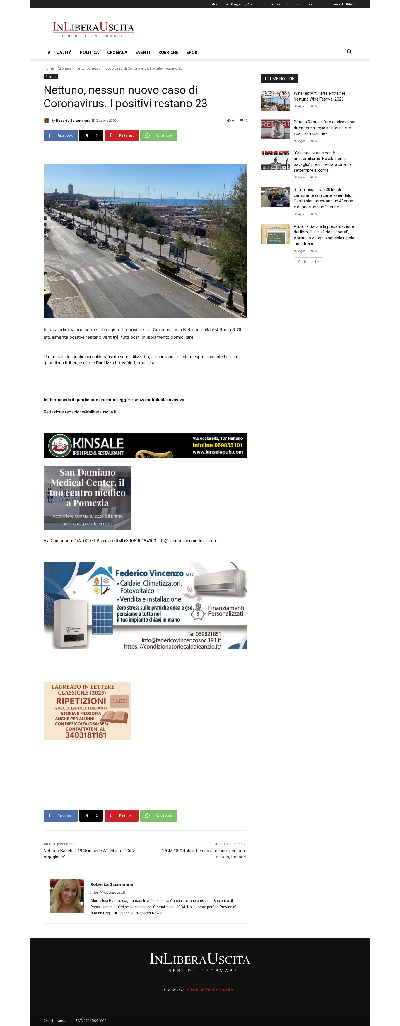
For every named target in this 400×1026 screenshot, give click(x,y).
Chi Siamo (272, 4)
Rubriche (168, 52)
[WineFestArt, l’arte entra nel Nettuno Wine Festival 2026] (275, 101)
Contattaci (293, 4)
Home (49, 68)
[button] (349, 53)
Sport (193, 52)
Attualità (60, 52)
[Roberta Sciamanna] (47, 120)
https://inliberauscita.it (107, 893)
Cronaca (117, 52)
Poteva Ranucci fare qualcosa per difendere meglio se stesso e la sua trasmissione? (325, 128)
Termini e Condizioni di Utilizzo (331, 4)
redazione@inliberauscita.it (211, 989)
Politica (89, 52)
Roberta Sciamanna (73, 120)
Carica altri (307, 261)
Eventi (143, 52)
